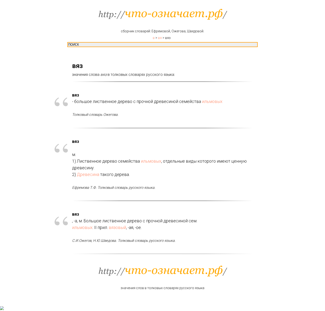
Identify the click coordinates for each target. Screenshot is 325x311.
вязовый (117, 227)
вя (160, 38)
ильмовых (212, 101)
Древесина (88, 174)
